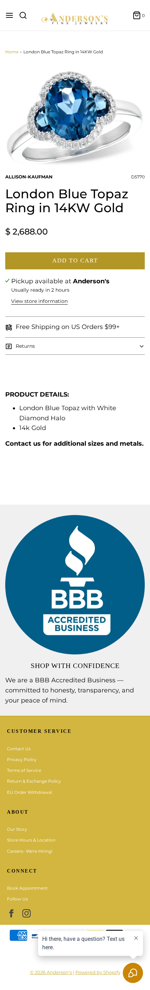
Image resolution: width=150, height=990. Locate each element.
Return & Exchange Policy (34, 781)
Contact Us (19, 748)
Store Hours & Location (31, 840)
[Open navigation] (9, 15)
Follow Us (17, 898)
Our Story (17, 829)
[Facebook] (11, 913)
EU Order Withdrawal (29, 792)
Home (11, 51)
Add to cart (75, 260)
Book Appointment (27, 888)
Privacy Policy (22, 759)
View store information (39, 301)
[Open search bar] (25, 15)
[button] (75, 118)
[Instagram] (26, 913)
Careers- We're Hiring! (29, 851)
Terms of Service (24, 770)
